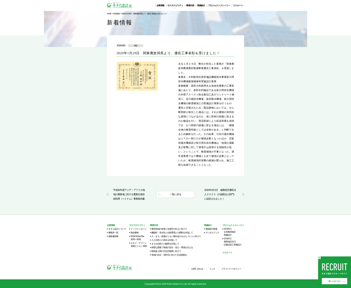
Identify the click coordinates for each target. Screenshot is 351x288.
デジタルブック (212, 232)
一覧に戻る (175, 194)
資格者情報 (113, 236)
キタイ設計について (117, 229)
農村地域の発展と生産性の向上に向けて (169, 229)
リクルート (238, 5)
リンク (212, 269)
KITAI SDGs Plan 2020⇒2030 (137, 238)
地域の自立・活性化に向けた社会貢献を (169, 255)
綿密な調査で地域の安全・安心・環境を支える (172, 247)
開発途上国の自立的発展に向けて (166, 251)
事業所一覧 (113, 232)
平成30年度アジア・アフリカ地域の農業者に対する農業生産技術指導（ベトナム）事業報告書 (129, 194)
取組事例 (135, 232)
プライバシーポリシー (231, 269)
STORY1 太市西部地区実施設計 (230, 232)
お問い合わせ (197, 269)
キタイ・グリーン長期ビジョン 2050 (139, 244)
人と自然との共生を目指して (164, 240)
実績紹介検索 (211, 229)
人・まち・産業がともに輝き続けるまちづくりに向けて (176, 236)
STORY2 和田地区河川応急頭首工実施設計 (233, 241)
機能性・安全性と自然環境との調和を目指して (172, 232)
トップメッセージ (138, 229)
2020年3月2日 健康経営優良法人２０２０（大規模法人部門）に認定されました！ (220, 194)
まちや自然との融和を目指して (165, 244)
